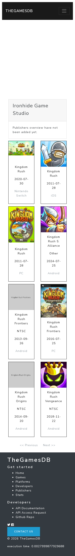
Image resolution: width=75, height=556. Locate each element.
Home (20, 473)
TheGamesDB (19, 10)
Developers (24, 486)
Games (21, 477)
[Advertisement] (37, 59)
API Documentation (30, 508)
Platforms (23, 482)
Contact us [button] (23, 531)
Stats (20, 495)
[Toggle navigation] (64, 11)
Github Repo (25, 517)
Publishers (23, 491)
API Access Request (31, 513)
